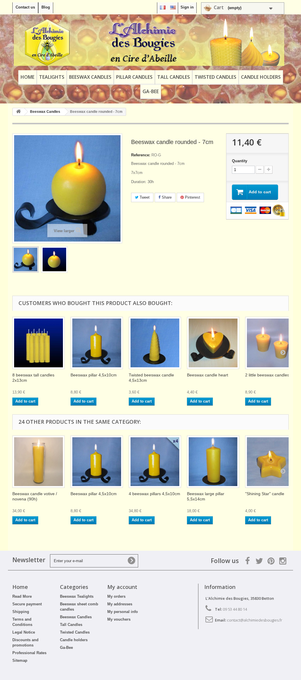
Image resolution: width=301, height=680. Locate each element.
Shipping (20, 611)
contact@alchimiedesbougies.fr (254, 620)
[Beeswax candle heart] (213, 343)
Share (166, 197)
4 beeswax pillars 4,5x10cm (154, 493)
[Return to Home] (18, 111)
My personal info (122, 611)
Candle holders (261, 77)
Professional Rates (29, 653)
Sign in (187, 7)
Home (27, 77)
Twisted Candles (215, 77)
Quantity (239, 161)
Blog (45, 7)
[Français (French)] (162, 7)
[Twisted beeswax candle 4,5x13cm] (155, 343)
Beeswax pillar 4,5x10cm (94, 375)
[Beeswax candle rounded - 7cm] (26, 259)
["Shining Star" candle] (271, 462)
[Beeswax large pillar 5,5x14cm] (213, 462)
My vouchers (119, 619)
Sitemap (19, 660)
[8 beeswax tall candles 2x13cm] (38, 343)
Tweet (144, 197)
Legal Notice (23, 632)
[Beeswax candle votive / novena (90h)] (38, 462)
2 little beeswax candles (267, 375)
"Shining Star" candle (264, 493)
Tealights (51, 77)
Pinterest (192, 197)
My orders (116, 596)
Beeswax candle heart (207, 375)
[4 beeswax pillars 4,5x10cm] (155, 462)
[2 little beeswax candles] (271, 343)
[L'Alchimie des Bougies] (149, 42)
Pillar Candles (134, 77)
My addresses (119, 604)
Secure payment (27, 604)
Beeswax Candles (90, 77)
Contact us (25, 7)
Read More (22, 596)
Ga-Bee (151, 91)
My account (122, 586)
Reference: (140, 155)
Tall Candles (173, 77)
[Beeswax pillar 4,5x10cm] (97, 343)
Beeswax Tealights (76, 596)
